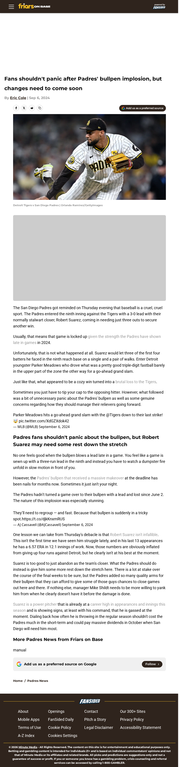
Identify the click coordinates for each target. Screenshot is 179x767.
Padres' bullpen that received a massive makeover (80, 478)
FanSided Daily (61, 719)
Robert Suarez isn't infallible (134, 534)
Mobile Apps (29, 719)
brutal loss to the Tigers (135, 381)
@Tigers (113, 415)
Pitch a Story (95, 719)
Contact (91, 711)
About (23, 711)
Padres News (37, 681)
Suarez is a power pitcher (35, 604)
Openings (56, 711)
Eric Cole (18, 98)
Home (18, 681)
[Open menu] (11, 6)
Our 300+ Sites (132, 711)
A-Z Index (26, 735)
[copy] (40, 108)
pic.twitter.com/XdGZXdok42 (44, 421)
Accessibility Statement (140, 727)
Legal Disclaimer (98, 727)
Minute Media (28, 747)
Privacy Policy (132, 719)
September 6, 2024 (54, 426)
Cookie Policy (59, 727)
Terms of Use (29, 727)
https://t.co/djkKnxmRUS (43, 519)
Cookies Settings (62, 735)
